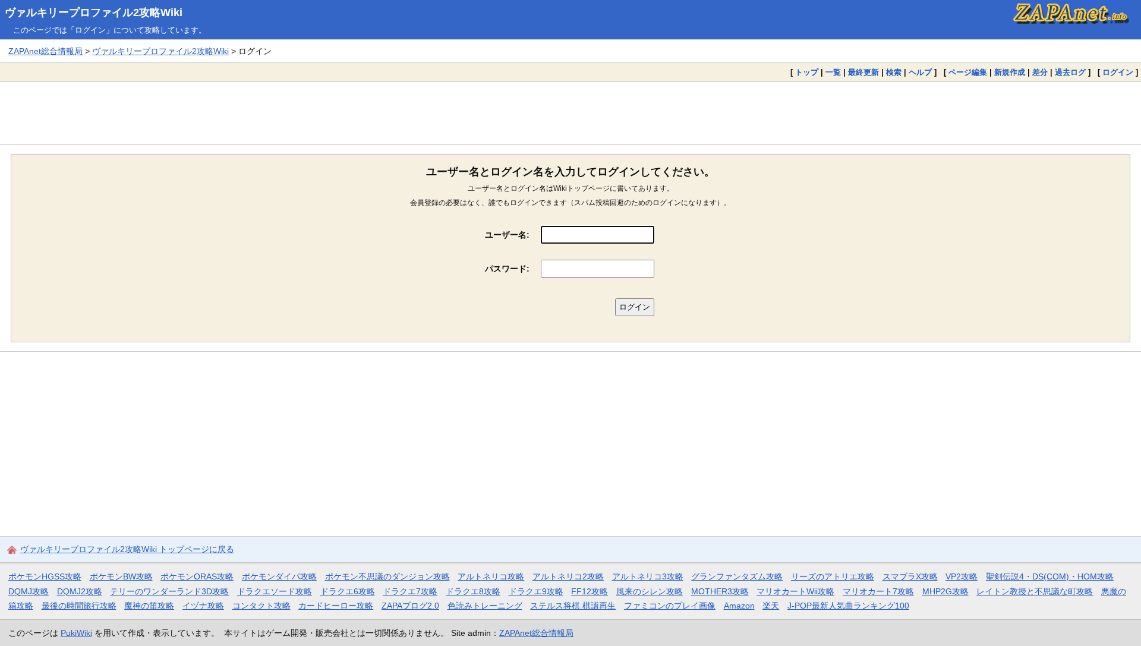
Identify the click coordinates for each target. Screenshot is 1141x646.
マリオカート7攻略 (878, 591)
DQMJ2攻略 (79, 591)
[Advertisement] (570, 113)
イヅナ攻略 (203, 605)
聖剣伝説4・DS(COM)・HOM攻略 (1050, 576)
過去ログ (1070, 72)
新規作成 (1009, 72)
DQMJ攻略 (28, 591)
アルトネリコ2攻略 (568, 576)
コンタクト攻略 (261, 605)
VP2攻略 (961, 576)
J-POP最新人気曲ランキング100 (848, 605)
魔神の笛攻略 (149, 605)
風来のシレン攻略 (649, 591)
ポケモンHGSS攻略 (44, 576)
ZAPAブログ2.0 (410, 605)
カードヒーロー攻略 (335, 605)
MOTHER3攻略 (720, 591)
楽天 (770, 605)
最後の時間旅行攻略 (79, 605)
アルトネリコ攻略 (491, 576)
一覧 (833, 72)
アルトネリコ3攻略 (647, 576)
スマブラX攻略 (910, 576)
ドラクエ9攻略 (536, 591)
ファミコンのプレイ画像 (670, 605)
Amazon (739, 605)
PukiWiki (76, 633)
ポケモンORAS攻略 (197, 576)
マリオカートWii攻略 (795, 591)
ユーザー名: (507, 235)
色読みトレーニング (484, 605)
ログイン (1117, 72)
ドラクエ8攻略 (473, 591)
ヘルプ (920, 72)
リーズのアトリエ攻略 (832, 576)
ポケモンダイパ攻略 (279, 576)
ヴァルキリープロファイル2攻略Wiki (93, 12)
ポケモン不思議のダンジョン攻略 (387, 576)
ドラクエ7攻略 (410, 591)
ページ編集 (967, 72)
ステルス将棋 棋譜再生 (573, 605)
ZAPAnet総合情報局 (45, 51)
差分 (1040, 72)
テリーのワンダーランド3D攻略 (169, 591)
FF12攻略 (589, 591)
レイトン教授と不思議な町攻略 (1034, 591)
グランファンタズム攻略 (737, 576)
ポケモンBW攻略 (121, 576)
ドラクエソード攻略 (274, 591)
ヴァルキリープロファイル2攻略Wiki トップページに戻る (127, 549)
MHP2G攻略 (945, 591)
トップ (806, 72)
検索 (894, 72)
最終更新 (863, 72)
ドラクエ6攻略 (347, 591)
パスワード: (507, 268)
